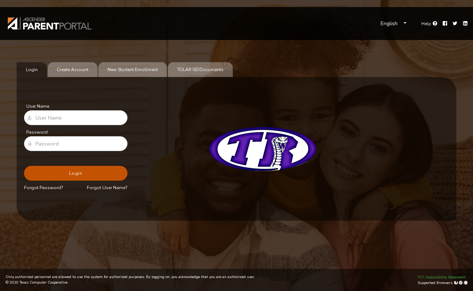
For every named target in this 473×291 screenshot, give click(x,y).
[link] (50, 23)
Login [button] (76, 173)
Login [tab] (32, 70)
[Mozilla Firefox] (456, 282)
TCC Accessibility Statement (442, 277)
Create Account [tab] (72, 70)
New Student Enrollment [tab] (133, 70)
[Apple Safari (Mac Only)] (465, 282)
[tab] (200, 69)
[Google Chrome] (461, 282)
